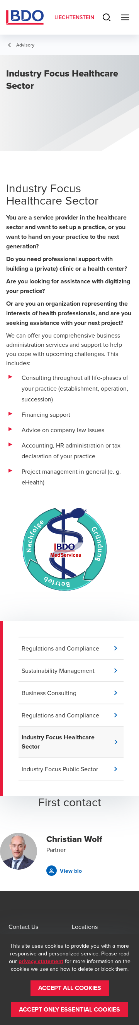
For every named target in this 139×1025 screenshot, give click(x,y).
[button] (73, 648)
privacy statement (41, 961)
